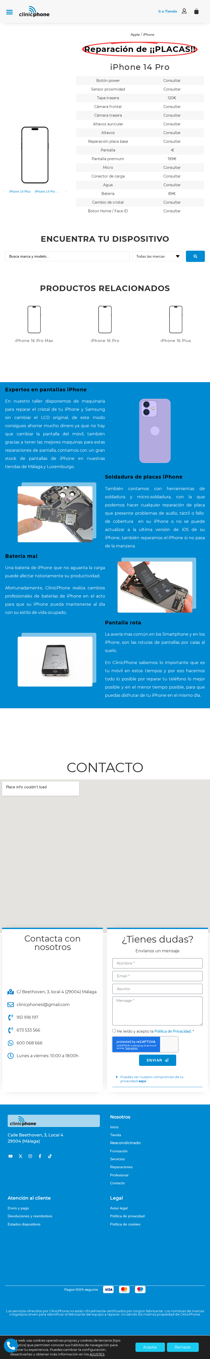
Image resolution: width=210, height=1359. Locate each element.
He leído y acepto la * (155, 1031)
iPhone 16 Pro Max (34, 340)
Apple (135, 34)
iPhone (148, 34)
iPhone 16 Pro (105, 340)
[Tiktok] (50, 1156)
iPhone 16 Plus (176, 340)
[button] (9, 12)
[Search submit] (195, 256)
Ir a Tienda (168, 11)
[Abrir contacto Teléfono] (11, 1346)
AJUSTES (97, 1354)
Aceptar (150, 1347)
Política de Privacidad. (173, 1031)
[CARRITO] (196, 11)
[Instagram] (30, 1156)
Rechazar (183, 1347)
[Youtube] (10, 1156)
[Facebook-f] (40, 1156)
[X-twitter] (20, 1156)
